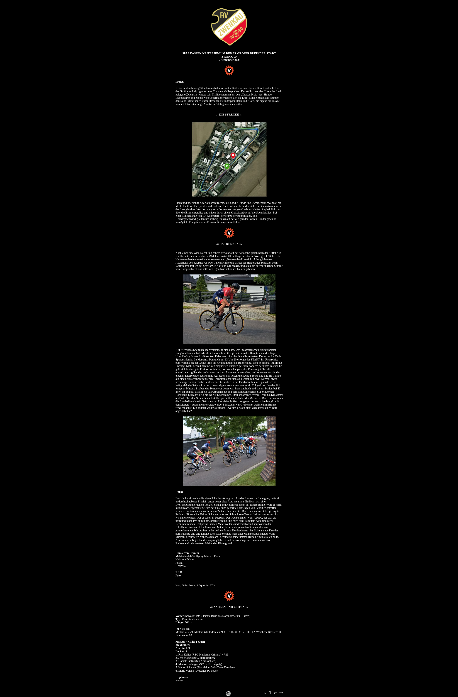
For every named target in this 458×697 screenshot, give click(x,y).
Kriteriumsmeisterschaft (245, 88)
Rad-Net (180, 680)
